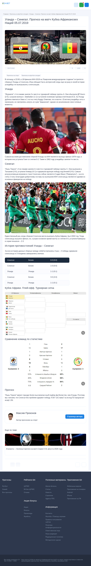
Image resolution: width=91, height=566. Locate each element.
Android (70, 492)
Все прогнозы (7, 492)
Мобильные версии (74, 486)
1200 (78, 68)
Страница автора (74, 416)
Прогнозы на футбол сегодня (19, 14)
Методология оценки (53, 540)
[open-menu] (87, 5)
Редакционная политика (54, 537)
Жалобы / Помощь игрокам (55, 516)
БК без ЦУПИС (29, 489)
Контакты (49, 513)
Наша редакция (51, 534)
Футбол (5, 486)
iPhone (69, 495)
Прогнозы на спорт (13, 75)
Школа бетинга (51, 486)
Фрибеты (27, 516)
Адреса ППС (50, 498)
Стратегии (49, 495)
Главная (6, 14)
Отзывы (26, 492)
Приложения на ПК (74, 498)
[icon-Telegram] (18, 464)
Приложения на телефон (76, 489)
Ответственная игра (53, 530)
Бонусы (26, 510)
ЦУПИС (26, 486)
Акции (26, 507)
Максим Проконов (26, 413)
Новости (48, 492)
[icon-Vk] (12, 464)
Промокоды (28, 513)
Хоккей (4, 489)
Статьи (48, 489)
